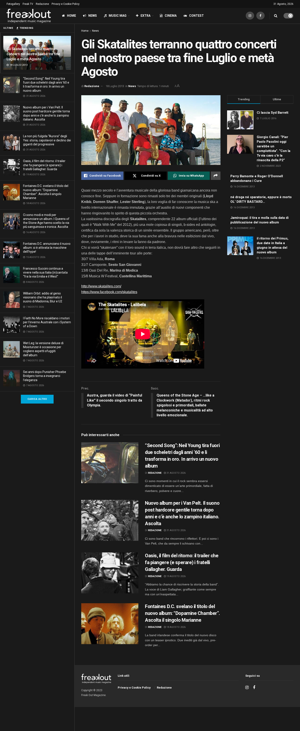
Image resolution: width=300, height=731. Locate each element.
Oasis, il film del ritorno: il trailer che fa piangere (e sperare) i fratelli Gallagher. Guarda (44, 165)
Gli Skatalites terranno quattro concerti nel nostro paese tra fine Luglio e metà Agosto (33, 54)
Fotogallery (13, 3)
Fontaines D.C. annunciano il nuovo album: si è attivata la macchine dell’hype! (46, 247)
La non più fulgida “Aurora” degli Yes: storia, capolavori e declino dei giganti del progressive (47, 140)
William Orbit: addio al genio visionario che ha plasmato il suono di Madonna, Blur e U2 (42, 297)
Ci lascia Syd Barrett (272, 113)
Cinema (171, 15)
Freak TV (28, 3)
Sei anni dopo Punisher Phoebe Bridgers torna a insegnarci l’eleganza (44, 376)
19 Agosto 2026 (176, 576)
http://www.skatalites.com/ (101, 286)
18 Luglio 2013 (115, 86)
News (92, 15)
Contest (196, 15)
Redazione (42, 3)
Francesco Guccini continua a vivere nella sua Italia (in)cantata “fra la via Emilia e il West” (45, 272)
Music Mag (118, 15)
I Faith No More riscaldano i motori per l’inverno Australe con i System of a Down (47, 322)
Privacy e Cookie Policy (66, 3)
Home (71, 15)
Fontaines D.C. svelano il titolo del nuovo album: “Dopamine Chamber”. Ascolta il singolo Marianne (182, 613)
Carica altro (37, 399)
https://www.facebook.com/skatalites (109, 292)
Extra (145, 15)
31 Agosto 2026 (176, 472)
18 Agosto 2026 (176, 627)
